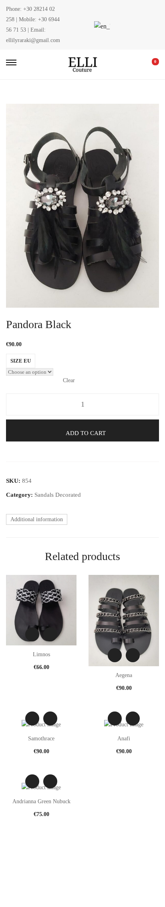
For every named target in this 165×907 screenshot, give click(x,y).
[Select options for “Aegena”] (133, 655)
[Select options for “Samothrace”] (50, 718)
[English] (101, 26)
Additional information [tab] (36, 519)
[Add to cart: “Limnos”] (50, 634)
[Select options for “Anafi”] (133, 718)
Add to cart (86, 433)
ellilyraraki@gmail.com (33, 40)
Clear (69, 380)
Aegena (123, 675)
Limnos (41, 654)
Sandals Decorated (57, 495)
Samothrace (41, 739)
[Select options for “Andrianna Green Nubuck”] (50, 781)
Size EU (20, 361)
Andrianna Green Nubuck (41, 801)
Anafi (123, 739)
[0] (150, 64)
